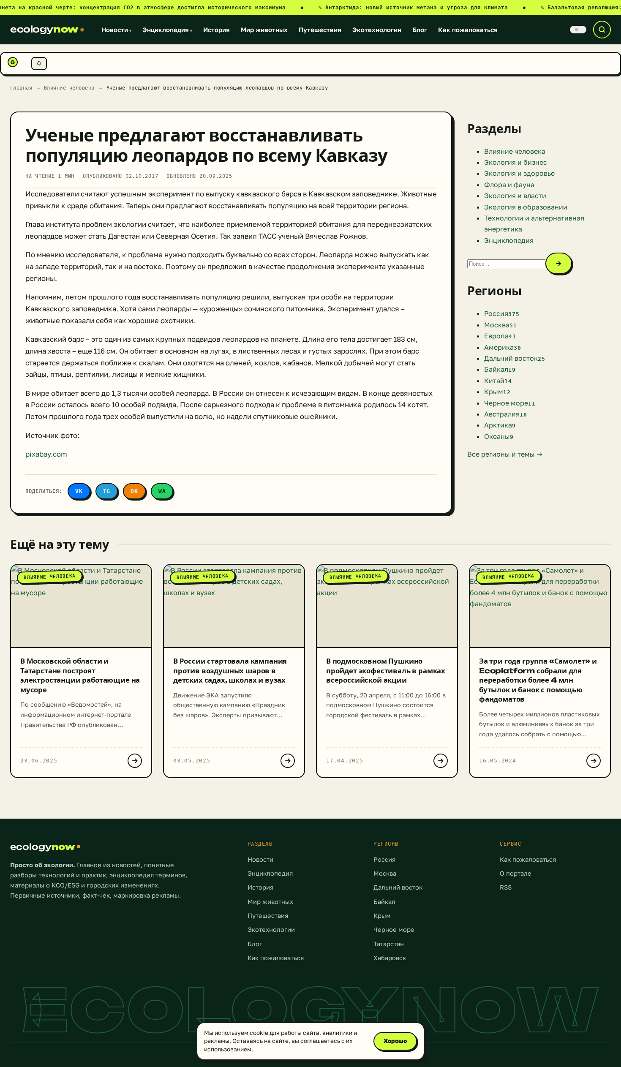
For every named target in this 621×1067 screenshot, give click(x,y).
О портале (515, 873)
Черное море (393, 929)
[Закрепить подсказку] (39, 63)
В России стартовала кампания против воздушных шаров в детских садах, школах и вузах (230, 670)
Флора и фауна (509, 184)
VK (79, 491)
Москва (384, 873)
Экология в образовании (525, 207)
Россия (384, 859)
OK (134, 491)
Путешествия (320, 29)
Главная (21, 87)
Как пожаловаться (468, 29)
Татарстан (388, 943)
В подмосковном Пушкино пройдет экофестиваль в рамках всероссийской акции (385, 670)
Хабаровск (389, 957)
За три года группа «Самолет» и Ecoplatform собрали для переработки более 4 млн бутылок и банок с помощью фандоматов (538, 679)
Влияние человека (69, 87)
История (216, 29)
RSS (506, 887)
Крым (382, 915)
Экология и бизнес (515, 162)
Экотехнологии (376, 29)
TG (107, 491)
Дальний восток (397, 887)
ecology (44, 29)
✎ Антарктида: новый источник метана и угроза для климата (422, 7)
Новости (116, 29)
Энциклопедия (167, 29)
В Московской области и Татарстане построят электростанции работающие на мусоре (80, 675)
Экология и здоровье (519, 173)
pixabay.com (46, 454)
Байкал (384, 901)
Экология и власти (515, 195)
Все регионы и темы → (505, 454)
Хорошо (395, 1040)
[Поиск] (602, 29)
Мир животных (264, 29)
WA (162, 491)
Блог (419, 29)
